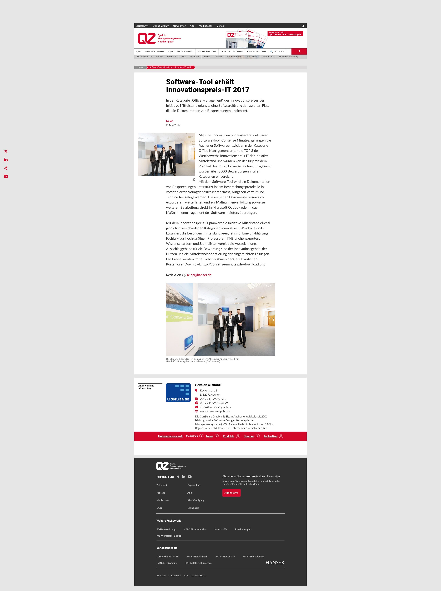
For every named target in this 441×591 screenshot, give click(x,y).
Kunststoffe (220, 529)
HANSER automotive (195, 529)
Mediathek (192, 436)
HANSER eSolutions (253, 557)
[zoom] (193, 179)
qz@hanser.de (201, 275)
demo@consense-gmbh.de (216, 407)
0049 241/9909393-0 (213, 399)
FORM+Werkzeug (165, 529)
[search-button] (299, 51)
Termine (249, 436)
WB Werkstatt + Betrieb (169, 536)
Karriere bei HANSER (167, 557)
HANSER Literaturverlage (198, 563)
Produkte (228, 436)
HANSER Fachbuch (197, 557)
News (169, 121)
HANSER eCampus (166, 563)
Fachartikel (271, 436)
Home (140, 67)
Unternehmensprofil (170, 436)
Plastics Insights (243, 529)
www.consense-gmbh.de (215, 411)
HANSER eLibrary (225, 557)
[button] (220, 319)
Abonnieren (231, 492)
